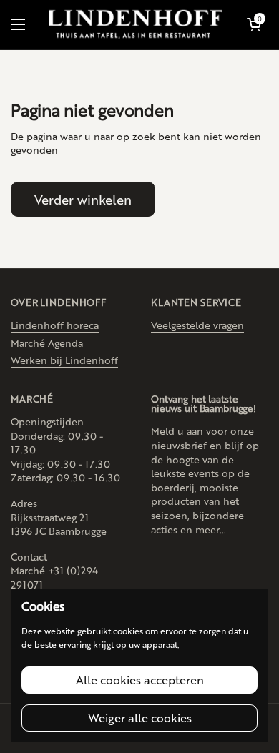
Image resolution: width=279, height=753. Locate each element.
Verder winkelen (83, 198)
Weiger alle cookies (140, 717)
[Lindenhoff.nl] (135, 24)
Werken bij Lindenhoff (64, 359)
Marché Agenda (47, 342)
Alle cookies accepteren (140, 679)
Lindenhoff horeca (55, 324)
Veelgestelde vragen (197, 324)
